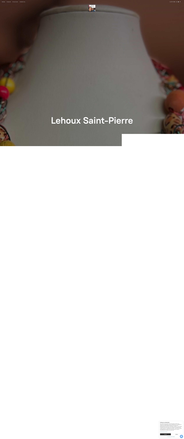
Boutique (3, 1)
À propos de (9, 1)
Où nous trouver (15, 1)
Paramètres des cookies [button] (171, 436)
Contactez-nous (22, 1)
